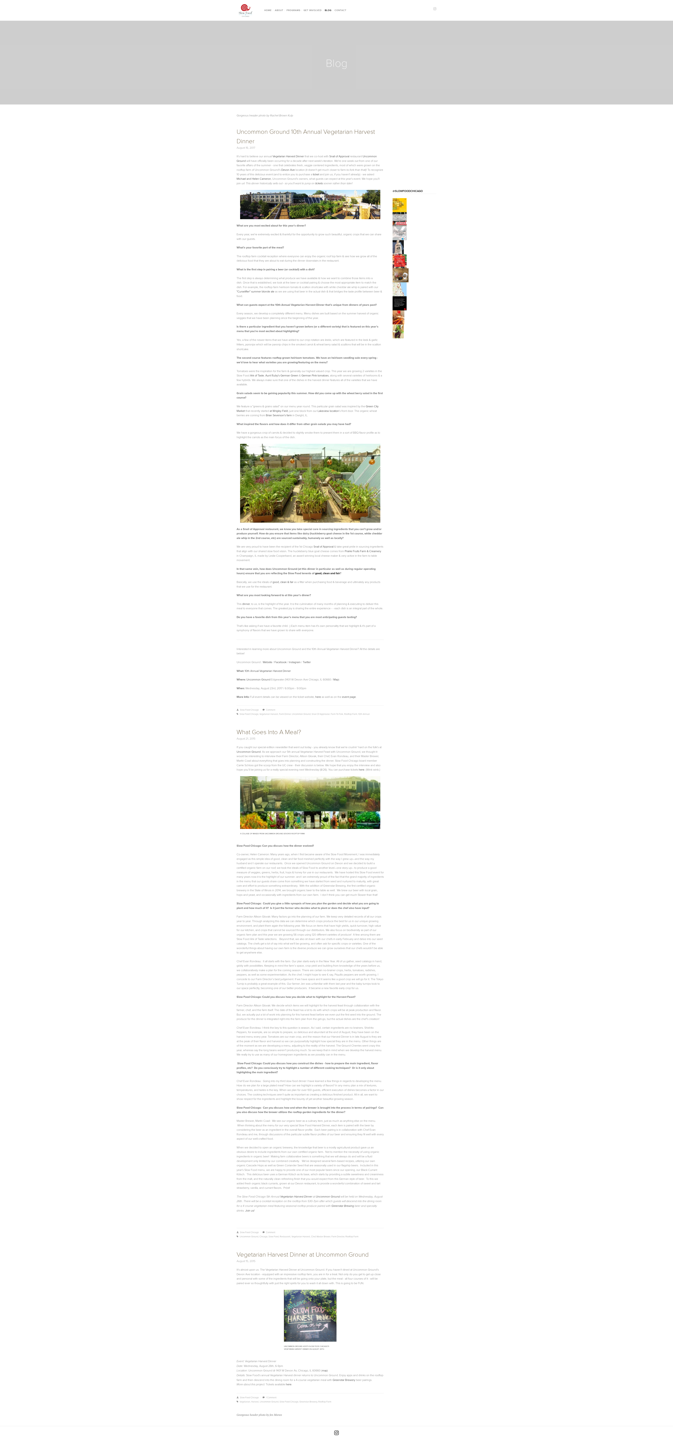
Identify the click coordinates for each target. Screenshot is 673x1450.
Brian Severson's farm (279, 415)
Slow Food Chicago (249, 709)
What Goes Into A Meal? (269, 731)
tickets (319, 183)
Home (268, 10)
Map (336, 679)
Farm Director (337, 1236)
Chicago (263, 1236)
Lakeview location (328, 411)
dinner (246, 604)
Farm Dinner (285, 714)
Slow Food (273, 1236)
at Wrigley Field (279, 411)
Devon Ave (288, 170)
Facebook (280, 662)
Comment (270, 709)
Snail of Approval (339, 156)
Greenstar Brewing (342, 1206)
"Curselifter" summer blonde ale (255, 291)
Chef (313, 1236)
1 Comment (271, 1397)
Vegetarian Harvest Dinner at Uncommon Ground (303, 1254)
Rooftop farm (350, 714)
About (279, 10)
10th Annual (364, 714)
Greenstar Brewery (344, 1380)
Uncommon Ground (258, 679)
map (324, 1370)
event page (349, 697)
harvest (255, 1401)
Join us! (249, 1210)
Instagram (295, 662)
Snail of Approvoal (321, 714)
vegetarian (245, 1401)
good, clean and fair (327, 573)
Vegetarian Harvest (268, 714)
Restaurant (285, 1236)
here (318, 697)
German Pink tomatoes (315, 375)
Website (267, 662)
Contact (340, 10)
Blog (328, 10)
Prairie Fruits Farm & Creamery (363, 551)
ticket (316, 174)
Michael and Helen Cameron (254, 179)
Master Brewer (323, 1236)
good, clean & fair (283, 582)
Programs (293, 10)
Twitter (307, 662)
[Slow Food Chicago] (336, 1432)
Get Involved (313, 10)
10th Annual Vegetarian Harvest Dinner (268, 671)
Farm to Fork (337, 714)
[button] (400, 205)
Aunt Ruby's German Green (281, 375)
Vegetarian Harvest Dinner (288, 156)
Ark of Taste (257, 375)
